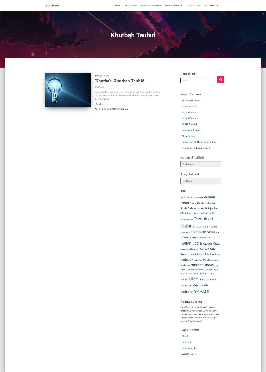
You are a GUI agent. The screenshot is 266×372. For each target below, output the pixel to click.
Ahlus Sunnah (188, 197)
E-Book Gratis (211, 227)
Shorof (215, 270)
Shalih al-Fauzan (204, 270)
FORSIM (196, 232)
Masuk (185, 336)
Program (130, 5)
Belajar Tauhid (192, 213)
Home (117, 5)
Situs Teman (210, 5)
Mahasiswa (198, 260)
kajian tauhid (185, 249)
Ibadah (207, 232)
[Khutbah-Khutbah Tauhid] (68, 90)
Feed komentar (189, 348)
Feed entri (187, 342)
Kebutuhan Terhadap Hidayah (196, 148)
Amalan (200, 198)
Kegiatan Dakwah (150, 5)
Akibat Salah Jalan (191, 100)
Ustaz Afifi (186, 285)
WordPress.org (189, 354)
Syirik (196, 274)
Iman (184, 237)
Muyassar (214, 260)
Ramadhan (191, 269)
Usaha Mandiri (172, 5)
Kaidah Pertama (190, 118)
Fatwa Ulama (185, 232)
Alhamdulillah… (189, 136)
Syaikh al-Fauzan (186, 274)
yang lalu (119, 109)
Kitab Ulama (197, 254)
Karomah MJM (189, 106)
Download (192, 5)
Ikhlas (215, 232)
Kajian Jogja (191, 243)
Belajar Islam (196, 208)
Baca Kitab (196, 203)
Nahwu (185, 265)
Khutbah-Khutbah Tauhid (119, 80)
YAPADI (201, 291)
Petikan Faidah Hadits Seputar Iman (199, 142)
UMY (193, 279)
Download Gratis (186, 220)
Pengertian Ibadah (191, 130)
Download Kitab (199, 227)
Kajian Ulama (198, 249)
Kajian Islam (203, 237)
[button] (136, 5)
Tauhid (203, 273)
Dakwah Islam (102, 76)
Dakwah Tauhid (207, 213)
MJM (206, 259)
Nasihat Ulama (202, 265)
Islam (192, 237)
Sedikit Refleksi (189, 124)
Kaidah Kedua (189, 112)
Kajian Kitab (211, 243)
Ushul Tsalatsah (208, 279)
